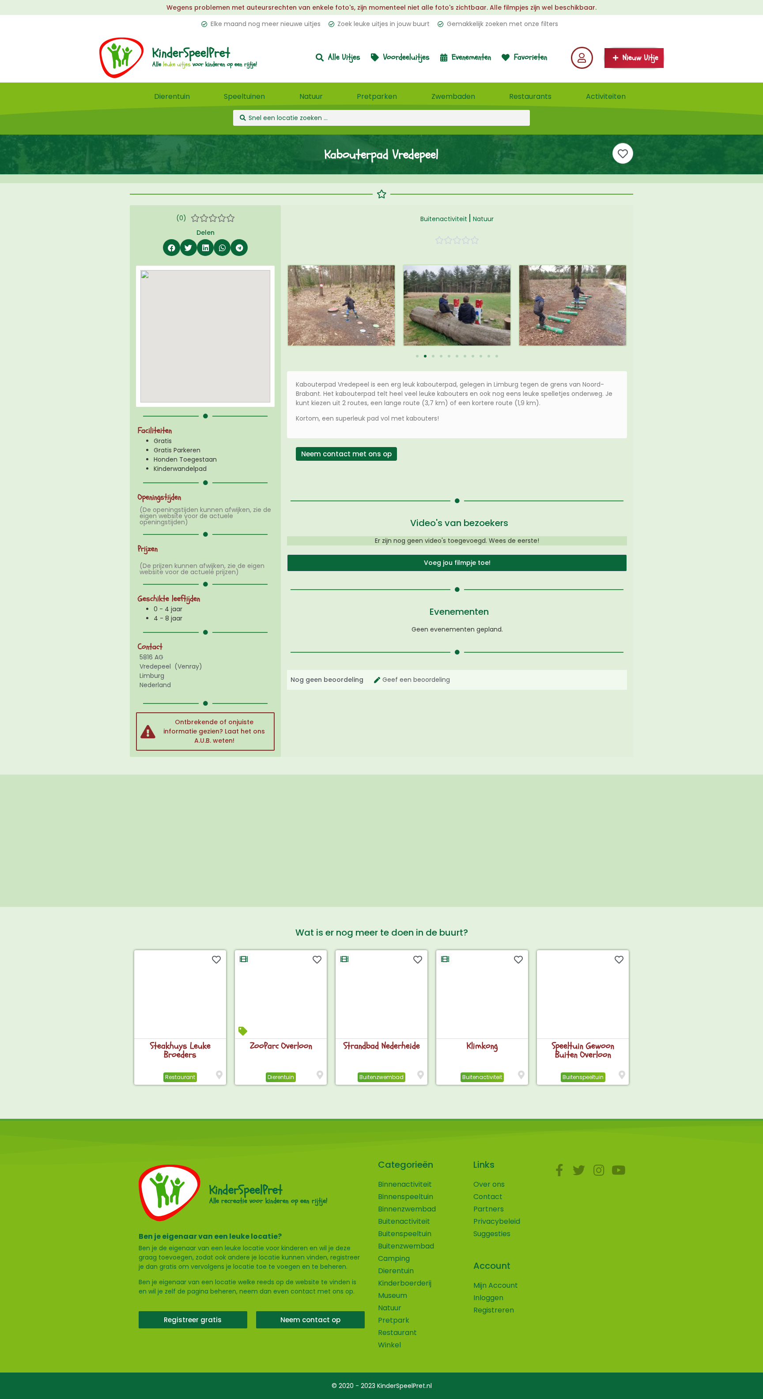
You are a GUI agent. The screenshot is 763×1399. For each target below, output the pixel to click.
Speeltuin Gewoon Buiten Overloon (583, 1050)
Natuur (483, 218)
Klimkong (482, 1046)
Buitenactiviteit (443, 218)
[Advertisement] (381, 841)
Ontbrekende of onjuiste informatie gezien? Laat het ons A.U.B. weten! (214, 731)
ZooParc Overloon (281, 1046)
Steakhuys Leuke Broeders (180, 1050)
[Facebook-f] (559, 1170)
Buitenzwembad (381, 1077)
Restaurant (180, 1077)
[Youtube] (619, 1170)
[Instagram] (599, 1170)
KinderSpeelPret (191, 53)
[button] (171, 247)
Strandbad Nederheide (382, 1046)
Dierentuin (281, 1077)
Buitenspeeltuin (583, 1077)
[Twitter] (579, 1170)
